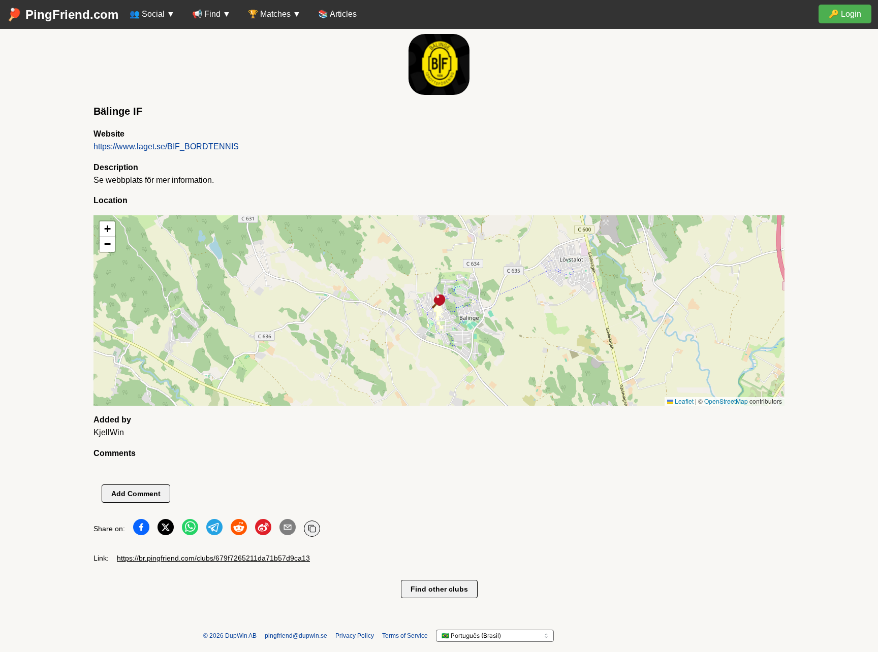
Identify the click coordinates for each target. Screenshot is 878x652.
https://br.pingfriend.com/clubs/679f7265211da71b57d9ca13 (213, 558)
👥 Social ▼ (152, 14)
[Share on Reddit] (239, 529)
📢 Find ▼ (211, 14)
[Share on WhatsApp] (190, 529)
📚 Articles (337, 14)
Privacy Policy (354, 635)
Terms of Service (405, 635)
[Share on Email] (287, 529)
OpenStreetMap (726, 401)
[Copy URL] (312, 528)
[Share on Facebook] (141, 529)
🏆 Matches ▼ (274, 14)
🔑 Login (845, 14)
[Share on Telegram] (214, 529)
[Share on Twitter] (166, 529)
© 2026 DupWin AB (230, 635)
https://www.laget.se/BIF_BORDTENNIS (166, 146)
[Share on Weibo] (263, 529)
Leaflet (683, 401)
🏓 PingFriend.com (62, 14)
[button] (439, 302)
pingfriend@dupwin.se (296, 635)
